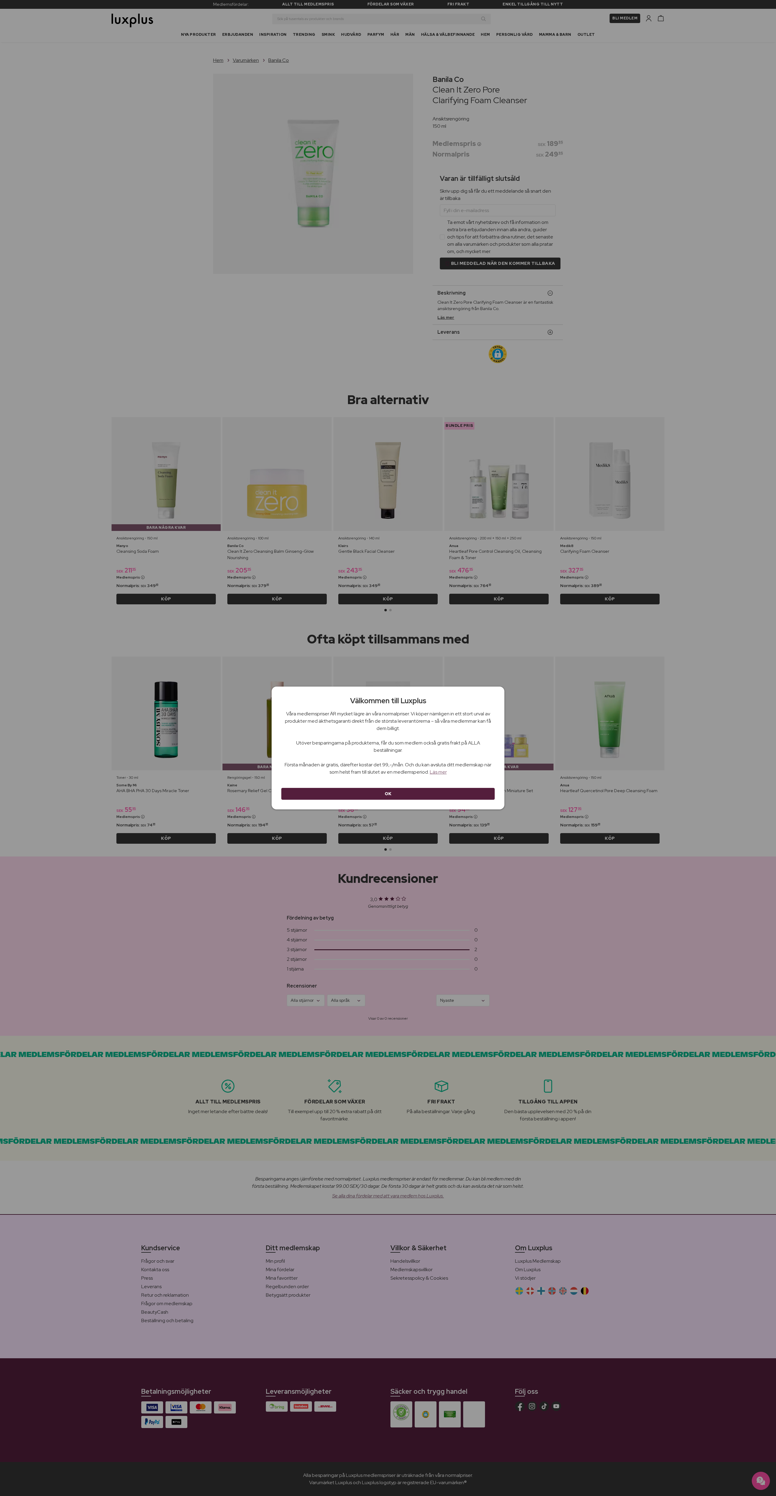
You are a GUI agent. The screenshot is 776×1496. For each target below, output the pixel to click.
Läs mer (438, 772)
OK (388, 793)
